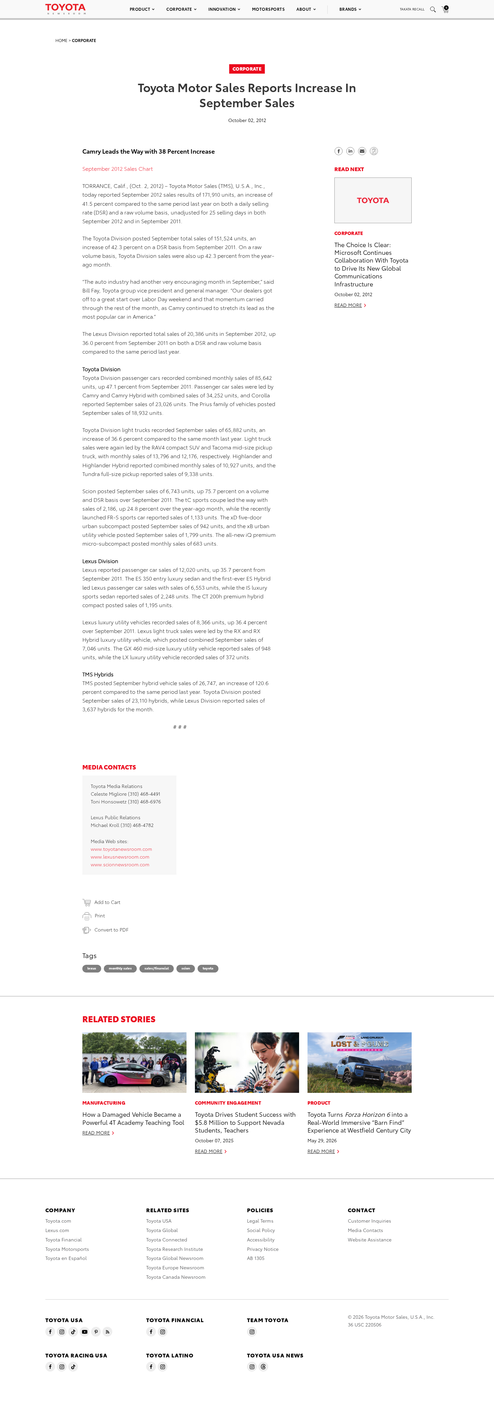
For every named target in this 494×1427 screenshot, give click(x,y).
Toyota (208, 967)
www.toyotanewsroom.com (121, 848)
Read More (348, 305)
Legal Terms (260, 1220)
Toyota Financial (63, 1239)
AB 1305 (255, 1258)
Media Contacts (365, 1230)
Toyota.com (58, 1220)
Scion (185, 967)
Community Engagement (228, 1102)
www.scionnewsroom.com (120, 864)
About (304, 9)
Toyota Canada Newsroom (176, 1276)
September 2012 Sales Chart (117, 168)
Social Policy (261, 1230)
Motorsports (268, 9)
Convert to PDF (111, 929)
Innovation (222, 9)
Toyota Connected (166, 1239)
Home (61, 40)
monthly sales (120, 967)
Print (100, 915)
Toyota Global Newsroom (175, 1258)
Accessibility (261, 1239)
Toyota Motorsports (67, 1248)
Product (140, 9)
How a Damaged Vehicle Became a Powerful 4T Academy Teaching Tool (133, 1118)
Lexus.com (57, 1230)
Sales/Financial (157, 967)
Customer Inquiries (369, 1220)
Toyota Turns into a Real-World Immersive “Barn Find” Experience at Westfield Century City (359, 1122)
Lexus (91, 967)
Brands (348, 9)
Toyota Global (162, 1230)
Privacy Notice (263, 1248)
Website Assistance (370, 1239)
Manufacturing (103, 1102)
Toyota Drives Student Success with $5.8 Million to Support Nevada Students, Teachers (245, 1122)
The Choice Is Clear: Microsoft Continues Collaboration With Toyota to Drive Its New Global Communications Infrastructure (371, 264)
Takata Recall (412, 8)
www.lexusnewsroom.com (120, 856)
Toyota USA (158, 1220)
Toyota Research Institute (174, 1248)
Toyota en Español (66, 1258)
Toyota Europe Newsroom (175, 1267)
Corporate (179, 9)
